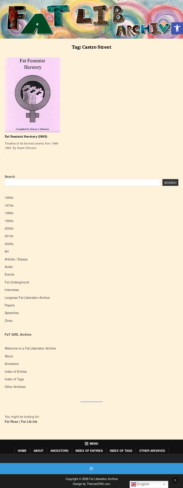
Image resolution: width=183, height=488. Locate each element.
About (9, 356)
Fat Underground (17, 282)
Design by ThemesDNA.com (91, 484)
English (142, 484)
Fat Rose (11, 421)
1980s (9, 213)
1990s (9, 220)
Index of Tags (14, 379)
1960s (9, 197)
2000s (9, 228)
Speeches (12, 312)
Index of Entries (16, 371)
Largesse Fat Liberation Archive (27, 297)
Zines (8, 320)
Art (7, 251)
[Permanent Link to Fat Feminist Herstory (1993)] (32, 95)
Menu (94, 443)
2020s (9, 243)
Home (22, 450)
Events (9, 274)
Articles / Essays (16, 259)
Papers (10, 305)
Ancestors (12, 363)
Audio (9, 266)
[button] (177, 28)
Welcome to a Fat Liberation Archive (30, 348)
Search (10, 176)
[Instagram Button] (91, 468)
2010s (9, 236)
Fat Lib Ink (29, 421)
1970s (9, 205)
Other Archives (15, 386)
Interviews (12, 289)
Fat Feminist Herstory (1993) (26, 136)
